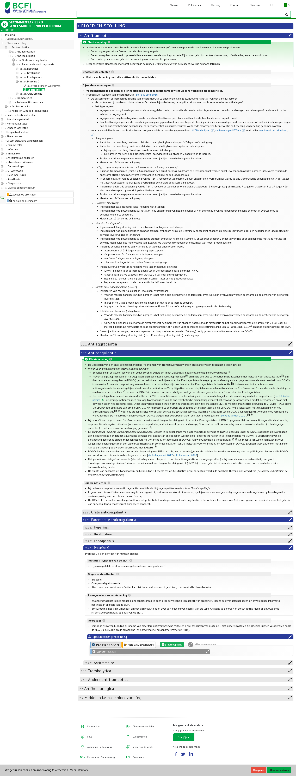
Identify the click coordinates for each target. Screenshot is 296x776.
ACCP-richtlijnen (201, 130)
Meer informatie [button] (79, 770)
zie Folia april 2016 (146, 94)
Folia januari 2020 (186, 455)
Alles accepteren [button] (279, 770)
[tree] (34, 111)
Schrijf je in (183, 737)
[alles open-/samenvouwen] (207, 652)
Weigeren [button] (258, 770)
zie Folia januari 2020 (232, 415)
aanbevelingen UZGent (228, 130)
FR (272, 5)
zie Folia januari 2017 (160, 455)
